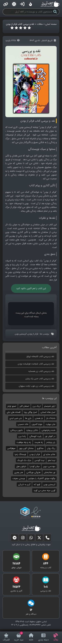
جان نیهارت (50, 424)
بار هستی (39, 418)
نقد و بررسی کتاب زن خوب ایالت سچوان (36, 386)
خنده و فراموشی (48, 430)
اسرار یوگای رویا (30, 412)
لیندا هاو (51, 460)
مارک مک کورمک (24, 460)
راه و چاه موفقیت (24, 442)
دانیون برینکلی (16, 430)
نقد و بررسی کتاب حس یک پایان (39, 378)
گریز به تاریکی (24, 484)
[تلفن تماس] (47, 538)
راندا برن (22, 436)
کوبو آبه (37, 484)
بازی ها (28, 418)
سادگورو (40, 448)
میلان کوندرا (35, 466)
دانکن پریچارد (32, 430)
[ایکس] (39, 538)
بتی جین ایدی (15, 418)
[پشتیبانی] (31, 538)
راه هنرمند (38, 442)
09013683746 (34, 624)
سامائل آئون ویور (26, 448)
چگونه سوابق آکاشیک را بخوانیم (41, 478)
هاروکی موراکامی (33, 472)
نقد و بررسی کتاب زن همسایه (41, 371)
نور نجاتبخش (49, 472)
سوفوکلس (11, 448)
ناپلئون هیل (21, 466)
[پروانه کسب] (25, 513)
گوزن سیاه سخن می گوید (44, 490)
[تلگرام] (14, 538)
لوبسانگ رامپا (20, 454)
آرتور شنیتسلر (49, 406)
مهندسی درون (49, 466)
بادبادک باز (50, 418)
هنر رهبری (18, 472)
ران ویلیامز (50, 442)
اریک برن (37, 406)
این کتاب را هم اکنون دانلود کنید (31, 288)
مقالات (40, 24)
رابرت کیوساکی (35, 436)
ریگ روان (51, 448)
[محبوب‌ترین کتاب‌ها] (30, 4)
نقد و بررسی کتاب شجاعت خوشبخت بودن (36, 363)
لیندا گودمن (39, 460)
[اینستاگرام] (23, 538)
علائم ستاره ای (49, 454)
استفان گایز (24, 406)
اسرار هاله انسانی (47, 412)
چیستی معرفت (18, 478)
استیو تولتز (11, 406)
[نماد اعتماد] (36, 513)
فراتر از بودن (33, 334)
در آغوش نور (50, 436)
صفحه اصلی (51, 24)
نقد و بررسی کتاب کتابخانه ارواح (40, 356)
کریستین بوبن (21, 334)
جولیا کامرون (37, 424)
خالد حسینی (23, 424)
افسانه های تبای (13, 412)
